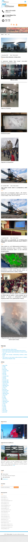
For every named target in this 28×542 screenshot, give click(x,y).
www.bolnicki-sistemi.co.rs (7, 525)
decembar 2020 (5, 390)
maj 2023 (4, 377)
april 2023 (4, 378)
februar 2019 (4, 410)
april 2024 (4, 373)
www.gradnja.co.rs (5, 528)
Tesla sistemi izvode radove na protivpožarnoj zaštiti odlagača (14, 188)
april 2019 (4, 408)
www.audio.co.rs (4, 499)
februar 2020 (4, 400)
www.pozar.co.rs (4, 519)
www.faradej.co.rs (5, 508)
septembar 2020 (5, 393)
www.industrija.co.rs (5, 511)
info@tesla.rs (5, 479)
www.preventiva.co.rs (6, 521)
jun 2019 (4, 405)
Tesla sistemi (9, 534)
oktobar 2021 (4, 384)
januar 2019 (4, 412)
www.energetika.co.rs (6, 505)
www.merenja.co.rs (5, 516)
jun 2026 (4, 368)
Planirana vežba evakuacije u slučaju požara (11, 57)
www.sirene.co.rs (5, 522)
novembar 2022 (5, 381)
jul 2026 (3, 366)
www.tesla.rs (4, 496)
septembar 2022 (5, 382)
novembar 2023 (5, 376)
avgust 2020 (4, 394)
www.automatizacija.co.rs (6, 500)
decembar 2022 (5, 380)
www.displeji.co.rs (5, 503)
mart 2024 (4, 374)
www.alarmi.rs (4, 497)
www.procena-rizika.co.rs (6, 527)
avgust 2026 (4, 365)
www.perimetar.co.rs (5, 517)
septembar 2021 (5, 385)
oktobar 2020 (4, 392)
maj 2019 (4, 406)
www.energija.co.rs (5, 506)
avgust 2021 (4, 386)
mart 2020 (4, 398)
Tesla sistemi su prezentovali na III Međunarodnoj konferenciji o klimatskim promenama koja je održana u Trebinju (14, 241)
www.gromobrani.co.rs (6, 509)
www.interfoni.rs (4, 512)
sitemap (22, 534)
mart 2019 (4, 409)
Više (14, 465)
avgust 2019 (4, 402)
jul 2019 (3, 404)
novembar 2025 (5, 370)
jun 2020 (4, 397)
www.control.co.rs (5, 502)
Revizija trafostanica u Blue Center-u (9, 349)
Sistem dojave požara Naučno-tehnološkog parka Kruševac (14, 350)
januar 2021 (4, 389)
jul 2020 (3, 396)
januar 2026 (4, 369)
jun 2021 (4, 388)
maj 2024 (4, 372)
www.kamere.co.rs (5, 514)
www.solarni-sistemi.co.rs (6, 524)
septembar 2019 (5, 401)
